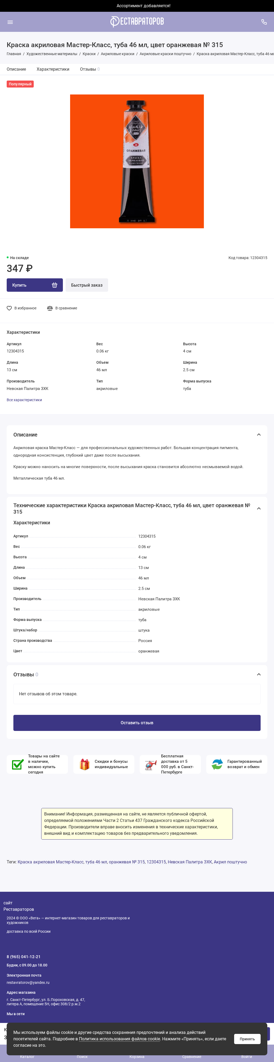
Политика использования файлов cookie (119, 1038)
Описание (16, 69)
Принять (247, 1039)
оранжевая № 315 (127, 861)
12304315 (156, 861)
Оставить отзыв (137, 722)
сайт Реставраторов (19, 906)
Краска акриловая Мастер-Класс (50, 861)
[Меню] (10, 22)
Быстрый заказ (86, 285)
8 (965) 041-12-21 (24, 956)
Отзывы (90, 69)
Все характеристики (24, 400)
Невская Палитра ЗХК (190, 861)
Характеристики (53, 69)
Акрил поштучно (230, 861)
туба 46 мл (96, 861)
